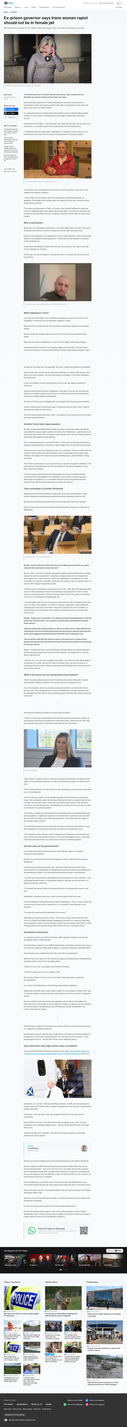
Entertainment (44, 7)
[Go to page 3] (64, 1269)
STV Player (8, 1404)
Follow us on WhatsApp (75, 1404)
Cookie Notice (46, 1409)
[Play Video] (47, 58)
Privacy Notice (27, 1409)
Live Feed (118, 7)
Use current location (107, 3)
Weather (85, 3)
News (6, 12)
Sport (26, 7)
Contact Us (37, 1409)
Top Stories (8, 7)
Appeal (48, 1404)
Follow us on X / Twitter (75, 1400)
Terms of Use (17, 1409)
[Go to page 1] (61, 1269)
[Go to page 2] (62, 1269)
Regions (18, 7)
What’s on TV (36, 1404)
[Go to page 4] (65, 1269)
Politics (33, 7)
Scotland (13, 12)
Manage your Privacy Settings (15, 1414)
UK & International (58, 7)
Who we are (8, 1409)
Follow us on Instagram (97, 1404)
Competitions (22, 1404)
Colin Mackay (33, 1148)
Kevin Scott (8, 95)
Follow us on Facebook (96, 1400)
